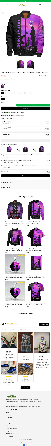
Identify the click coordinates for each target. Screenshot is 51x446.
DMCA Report (30, 442)
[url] (14, 404)
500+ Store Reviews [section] (10, 79)
